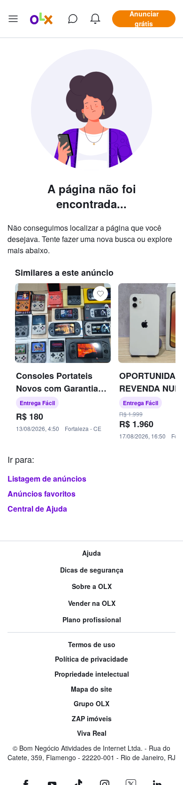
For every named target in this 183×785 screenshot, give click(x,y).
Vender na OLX (91, 603)
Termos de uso (91, 644)
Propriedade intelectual (91, 674)
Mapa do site (91, 689)
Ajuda (91, 553)
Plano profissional (91, 619)
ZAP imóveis (92, 718)
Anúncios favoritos (42, 493)
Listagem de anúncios (47, 478)
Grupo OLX (91, 703)
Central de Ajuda (37, 508)
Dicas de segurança (91, 570)
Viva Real (92, 733)
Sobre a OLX (92, 586)
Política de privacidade (91, 659)
